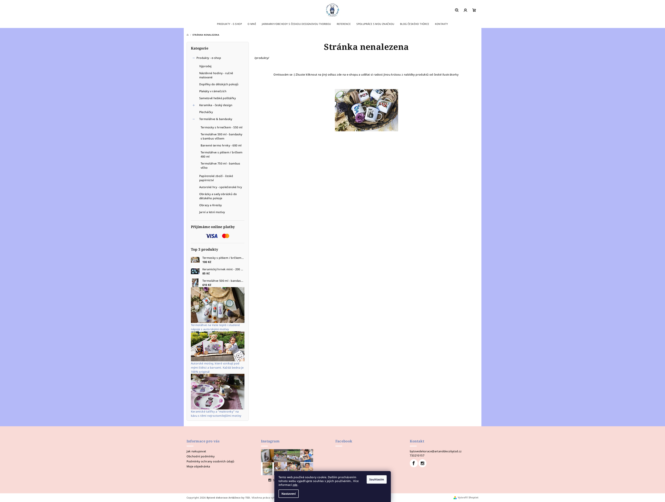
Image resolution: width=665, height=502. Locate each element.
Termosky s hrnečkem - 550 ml (222, 127)
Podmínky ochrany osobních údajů (210, 461)
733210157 (417, 455)
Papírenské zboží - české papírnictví (216, 178)
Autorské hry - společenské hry (220, 187)
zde (295, 485)
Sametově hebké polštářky (217, 98)
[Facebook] (414, 463)
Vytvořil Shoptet (468, 497)
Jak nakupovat (196, 451)
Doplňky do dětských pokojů (219, 84)
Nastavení (288, 494)
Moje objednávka (198, 466)
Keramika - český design (215, 105)
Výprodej (205, 66)
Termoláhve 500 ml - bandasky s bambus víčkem (221, 136)
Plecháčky (206, 112)
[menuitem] (229, 24)
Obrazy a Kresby (210, 205)
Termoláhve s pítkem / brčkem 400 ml (222, 154)
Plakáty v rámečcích (213, 91)
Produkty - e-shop (208, 58)
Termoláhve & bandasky (215, 119)
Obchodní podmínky (201, 456)
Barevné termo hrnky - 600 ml (221, 145)
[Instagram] (422, 463)
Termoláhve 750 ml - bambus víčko (220, 166)
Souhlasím (376, 479)
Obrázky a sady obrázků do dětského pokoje (218, 196)
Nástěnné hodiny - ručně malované (216, 75)
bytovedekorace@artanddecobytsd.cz (436, 451)
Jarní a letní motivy (212, 212)
